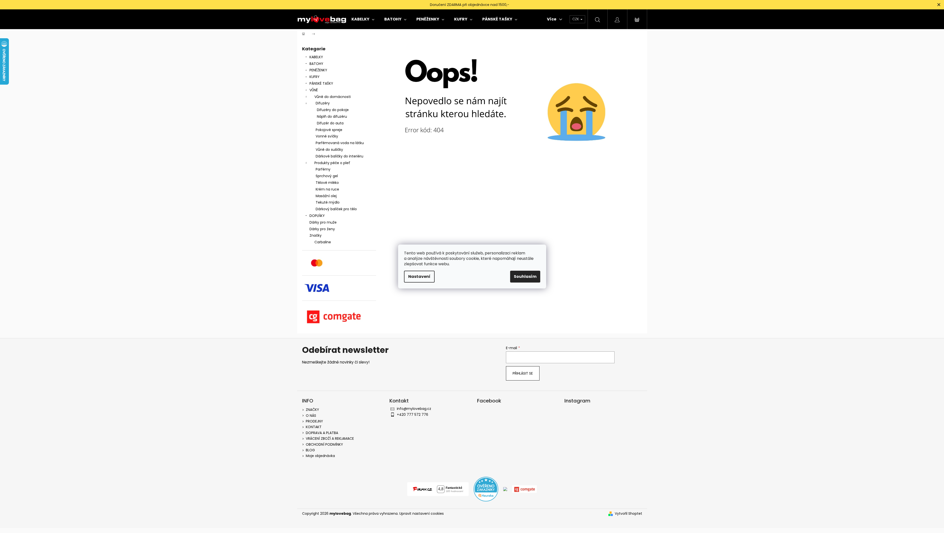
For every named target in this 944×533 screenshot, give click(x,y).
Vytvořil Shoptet (628, 513)
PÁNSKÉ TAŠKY (321, 83)
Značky (315, 235)
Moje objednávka (320, 455)
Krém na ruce (327, 189)
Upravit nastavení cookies (421, 513)
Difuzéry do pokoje (333, 109)
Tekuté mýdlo (328, 202)
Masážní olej (326, 195)
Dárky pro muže (323, 222)
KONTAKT (314, 426)
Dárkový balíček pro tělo (336, 209)
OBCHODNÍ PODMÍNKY (324, 444)
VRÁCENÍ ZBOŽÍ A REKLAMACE (330, 438)
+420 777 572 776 (412, 414)
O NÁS (311, 415)
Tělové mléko (327, 182)
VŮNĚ (313, 90)
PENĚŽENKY (318, 70)
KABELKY (316, 57)
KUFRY (314, 76)
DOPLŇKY (317, 215)
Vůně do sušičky (329, 149)
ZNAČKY (312, 409)
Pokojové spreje (329, 129)
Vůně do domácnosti (332, 96)
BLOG (310, 450)
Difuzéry (323, 103)
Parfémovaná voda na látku (340, 142)
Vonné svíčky (327, 136)
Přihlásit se (523, 373)
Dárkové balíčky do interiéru (339, 156)
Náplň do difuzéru (332, 116)
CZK (576, 19)
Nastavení (419, 276)
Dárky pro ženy (322, 229)
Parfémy (323, 169)
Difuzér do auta (330, 123)
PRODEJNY (314, 421)
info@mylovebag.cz (414, 408)
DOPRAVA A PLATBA (322, 432)
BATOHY (316, 63)
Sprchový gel (327, 175)
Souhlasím (525, 276)
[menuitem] (363, 19)
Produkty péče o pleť (332, 162)
